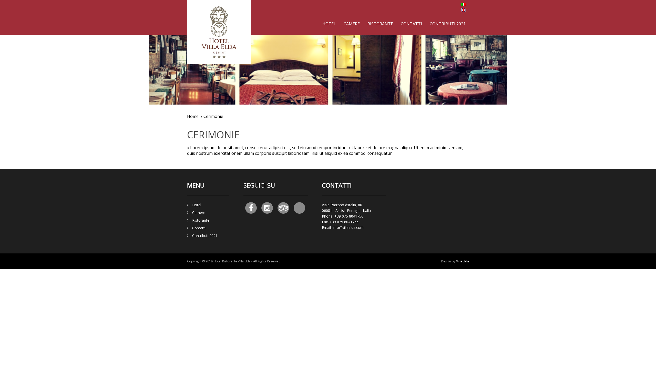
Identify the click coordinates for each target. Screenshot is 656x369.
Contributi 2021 (448, 24)
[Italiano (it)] (463, 4)
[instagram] (267, 208)
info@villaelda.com (348, 227)
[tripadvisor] (283, 208)
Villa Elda (462, 261)
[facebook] (251, 208)
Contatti (411, 24)
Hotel (329, 24)
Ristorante (380, 24)
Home (193, 116)
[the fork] (299, 208)
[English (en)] (463, 10)
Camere (352, 24)
